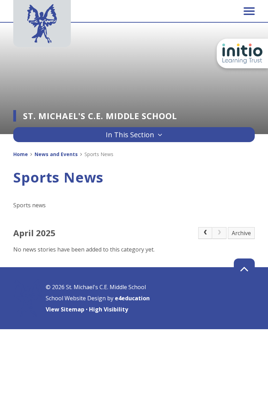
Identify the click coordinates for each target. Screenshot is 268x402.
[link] (219, 233)
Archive (241, 233)
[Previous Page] (205, 233)
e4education (132, 298)
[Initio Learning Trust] (242, 53)
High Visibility (108, 309)
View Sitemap (65, 309)
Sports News (98, 154)
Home (20, 154)
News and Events (56, 154)
